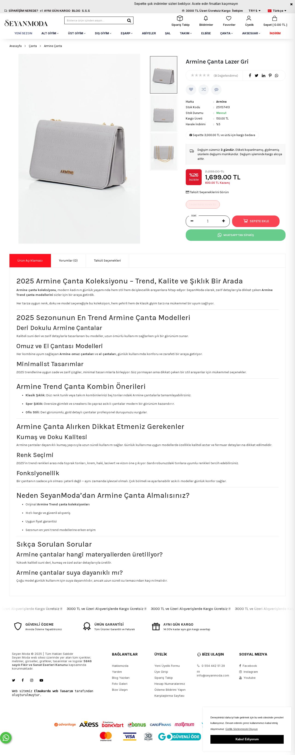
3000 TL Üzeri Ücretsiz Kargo (208, 10)
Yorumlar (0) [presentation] (68, 260)
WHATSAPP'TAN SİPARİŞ (238, 235)
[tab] (30, 260)
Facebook (249, 666)
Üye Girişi (161, 671)
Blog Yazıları (121, 677)
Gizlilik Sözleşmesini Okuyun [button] (241, 729)
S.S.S (86, 10)
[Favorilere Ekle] (191, 90)
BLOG (76, 10)
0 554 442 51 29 (213, 666)
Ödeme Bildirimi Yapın (170, 689)
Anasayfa (15, 46)
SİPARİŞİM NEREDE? (23, 10)
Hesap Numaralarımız (169, 683)
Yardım (117, 671)
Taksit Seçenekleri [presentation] (107, 260)
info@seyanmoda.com (213, 675)
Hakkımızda (120, 666)
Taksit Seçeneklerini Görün (209, 192)
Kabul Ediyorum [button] (247, 739)
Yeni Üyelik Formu (167, 666)
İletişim (237, 10)
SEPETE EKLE (259, 221)
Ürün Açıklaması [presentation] (30, 260)
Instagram (250, 671)
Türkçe (278, 10)
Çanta (33, 46)
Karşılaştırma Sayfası (169, 695)
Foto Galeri (119, 683)
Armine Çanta (53, 46)
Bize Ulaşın (120, 689)
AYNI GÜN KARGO (57, 10)
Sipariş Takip (163, 677)
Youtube (249, 677)
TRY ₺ (252, 10)
